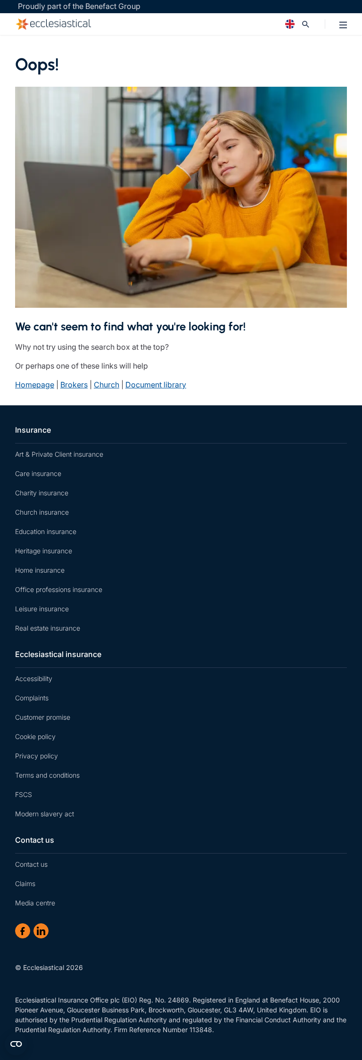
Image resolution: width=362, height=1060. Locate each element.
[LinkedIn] (41, 930)
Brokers (74, 384)
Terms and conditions (47, 775)
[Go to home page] (139, 24)
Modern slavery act (44, 814)
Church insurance (42, 512)
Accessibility (33, 678)
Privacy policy (36, 756)
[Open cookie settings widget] (16, 1044)
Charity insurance (41, 493)
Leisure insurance (42, 609)
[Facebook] (22, 930)
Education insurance (45, 531)
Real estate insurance (47, 628)
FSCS (23, 794)
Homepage (34, 384)
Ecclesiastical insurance (58, 654)
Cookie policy (35, 736)
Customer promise (42, 717)
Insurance (33, 430)
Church (106, 384)
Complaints (32, 698)
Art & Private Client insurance (59, 454)
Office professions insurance (58, 589)
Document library (155, 384)
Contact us (34, 840)
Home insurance (40, 570)
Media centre (35, 903)
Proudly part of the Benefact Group (79, 6)
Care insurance (38, 473)
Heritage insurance (43, 551)
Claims (25, 883)
